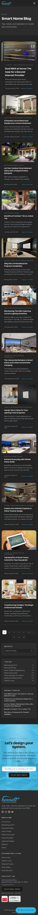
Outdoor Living (6, 861)
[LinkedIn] (9, 812)
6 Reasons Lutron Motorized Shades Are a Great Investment (18, 700)
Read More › (27, 88)
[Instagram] (6, 812)
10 (24, 637)
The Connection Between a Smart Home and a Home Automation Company (18, 362)
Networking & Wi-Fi (8, 825)
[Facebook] (3, 812)
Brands (4, 847)
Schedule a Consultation (19, 769)
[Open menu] (34, 3)
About (14, 912)
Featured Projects (7, 864)
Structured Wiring (7, 828)
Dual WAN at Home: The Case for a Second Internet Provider (18, 72)
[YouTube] (12, 812)
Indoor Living (6, 857)
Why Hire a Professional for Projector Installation (16, 713)
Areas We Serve (7, 870)
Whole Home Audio (8, 834)
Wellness (5, 844)
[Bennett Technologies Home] (7, 3)
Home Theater (6, 831)
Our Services (6, 822)
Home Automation (7, 838)
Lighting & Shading (8, 841)
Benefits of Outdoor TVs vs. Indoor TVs (17, 709)
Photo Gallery (6, 867)
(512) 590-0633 (19, 775)
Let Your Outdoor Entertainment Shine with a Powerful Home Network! (18, 170)
